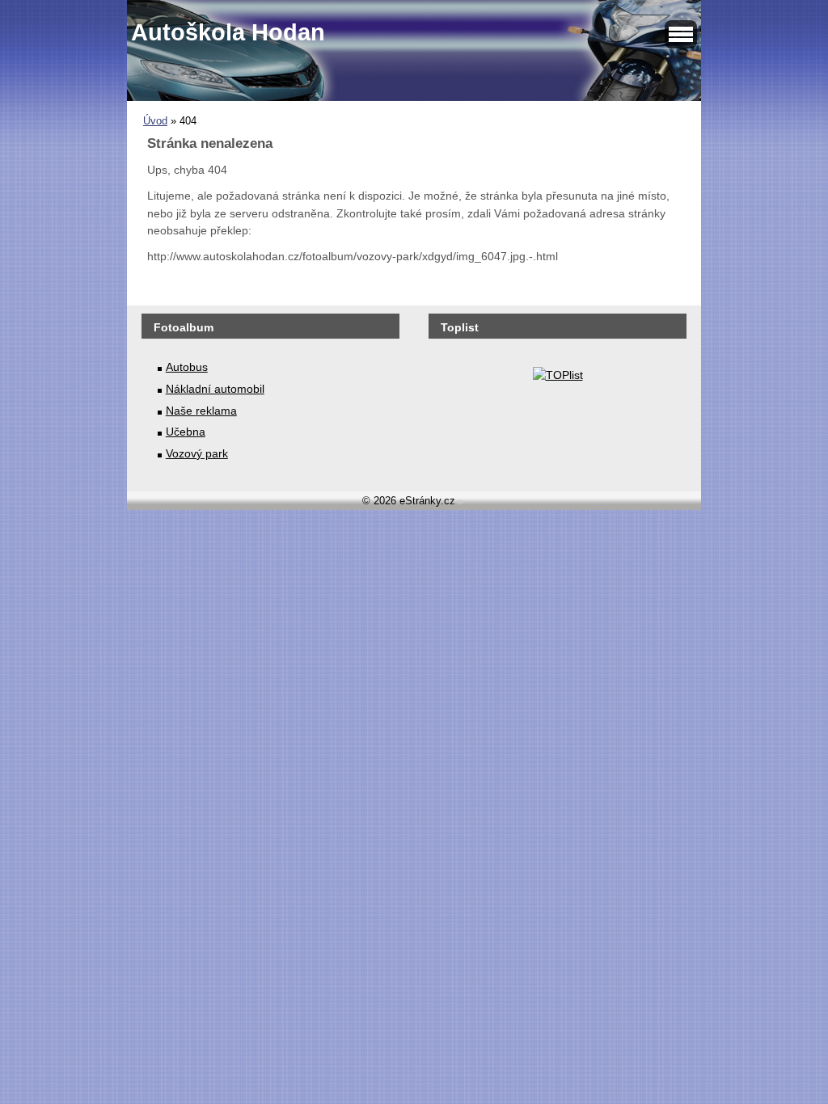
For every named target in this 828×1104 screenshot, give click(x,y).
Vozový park (197, 453)
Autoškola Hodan (228, 32)
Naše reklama (201, 410)
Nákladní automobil (215, 388)
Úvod (155, 121)
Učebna (185, 431)
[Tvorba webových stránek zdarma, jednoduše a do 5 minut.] (461, 502)
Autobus (187, 366)
